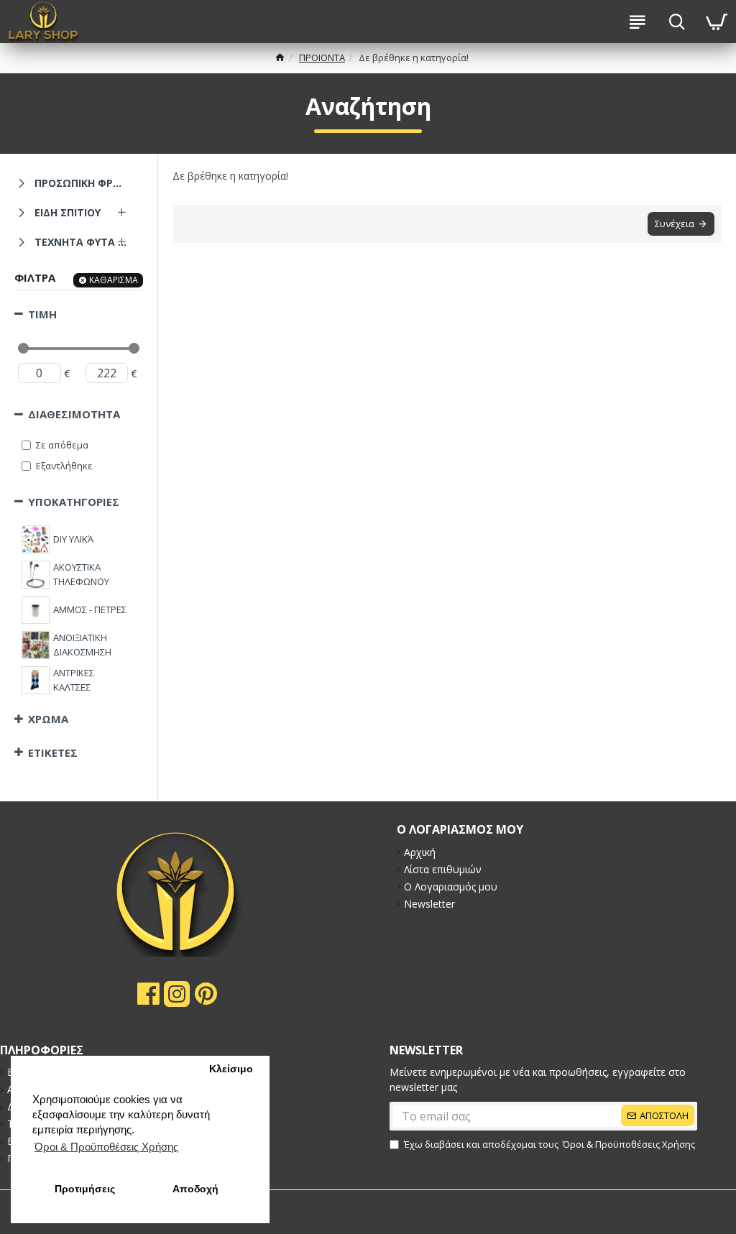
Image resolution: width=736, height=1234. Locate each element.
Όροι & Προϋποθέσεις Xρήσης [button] (106, 1147)
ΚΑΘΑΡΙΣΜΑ (113, 280)
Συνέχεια (674, 223)
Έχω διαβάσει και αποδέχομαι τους (549, 1144)
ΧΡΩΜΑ (48, 719)
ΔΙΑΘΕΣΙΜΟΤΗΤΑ (74, 414)
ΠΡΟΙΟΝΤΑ (322, 57)
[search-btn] (676, 21)
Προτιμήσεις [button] (85, 1189)
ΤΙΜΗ (42, 314)
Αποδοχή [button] (195, 1189)
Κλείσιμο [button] (231, 1069)
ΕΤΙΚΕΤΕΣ (53, 752)
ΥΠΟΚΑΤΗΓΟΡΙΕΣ (73, 501)
